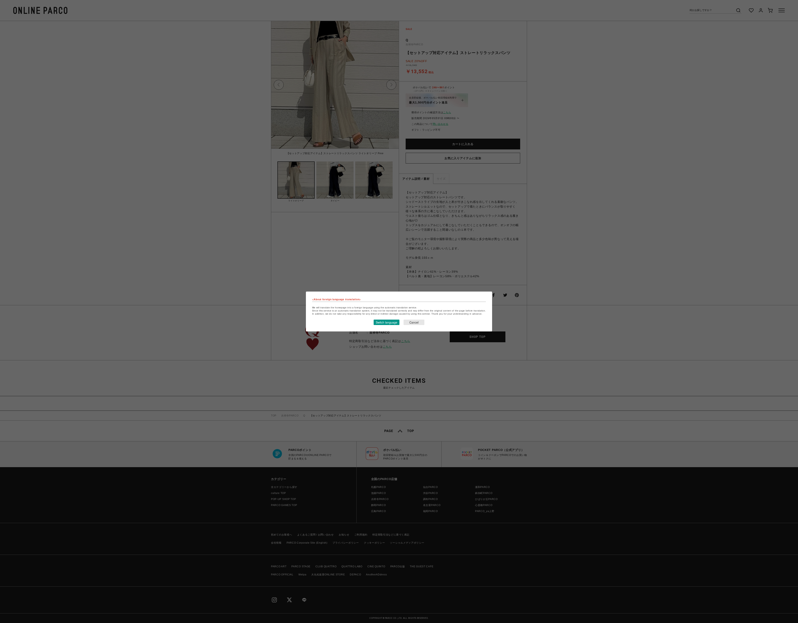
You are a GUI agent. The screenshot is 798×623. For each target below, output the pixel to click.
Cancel (414, 322)
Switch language (386, 322)
